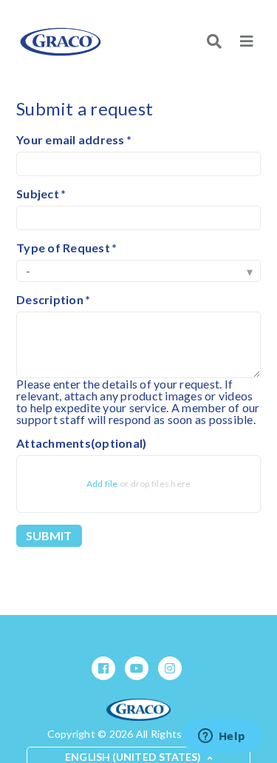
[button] (246, 41)
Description (49, 300)
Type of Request (63, 248)
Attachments (81, 443)
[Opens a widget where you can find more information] (221, 737)
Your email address (70, 140)
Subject (37, 194)
